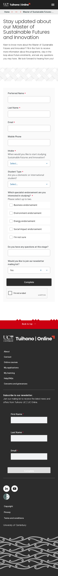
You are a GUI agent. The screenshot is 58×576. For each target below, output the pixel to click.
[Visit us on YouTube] (14, 488)
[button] (47, 163)
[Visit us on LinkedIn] (6, 488)
